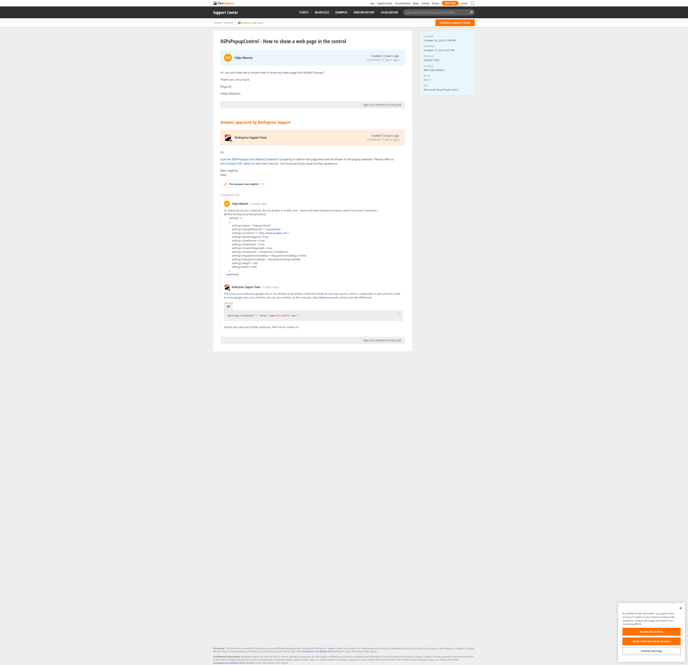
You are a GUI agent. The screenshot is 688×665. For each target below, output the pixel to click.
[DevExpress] (224, 3)
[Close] (681, 608)
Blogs (416, 3)
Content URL (234, 164)
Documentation (402, 3)
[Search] (471, 12)
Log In (464, 3)
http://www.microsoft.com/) (328, 297)
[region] (651, 632)
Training (425, 3)
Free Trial (450, 3)
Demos (435, 3)
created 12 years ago (385, 56)
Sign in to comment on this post (382, 104)
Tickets (304, 12)
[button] (399, 313)
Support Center (384, 3)
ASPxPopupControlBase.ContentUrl (255, 159)
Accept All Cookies (651, 631)
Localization (389, 12)
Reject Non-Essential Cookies (651, 641)
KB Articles (322, 12)
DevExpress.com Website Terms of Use (321, 651)
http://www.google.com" (273, 233)
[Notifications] (472, 3)
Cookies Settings (651, 651)
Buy (372, 3)
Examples (341, 12)
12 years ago (258, 204)
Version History (364, 12)
